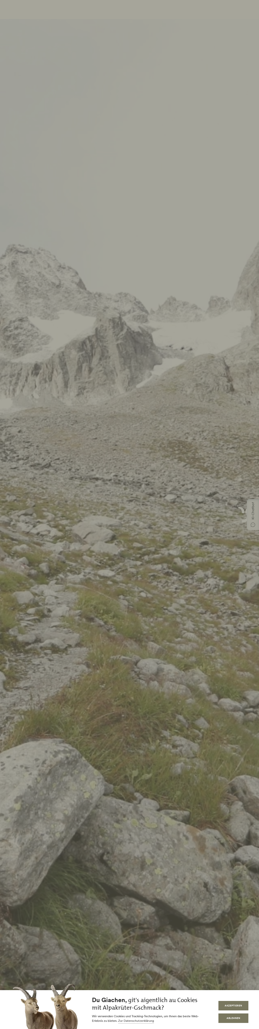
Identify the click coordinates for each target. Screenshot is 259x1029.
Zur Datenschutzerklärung (136, 1021)
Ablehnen (233, 1018)
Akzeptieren (233, 1005)
